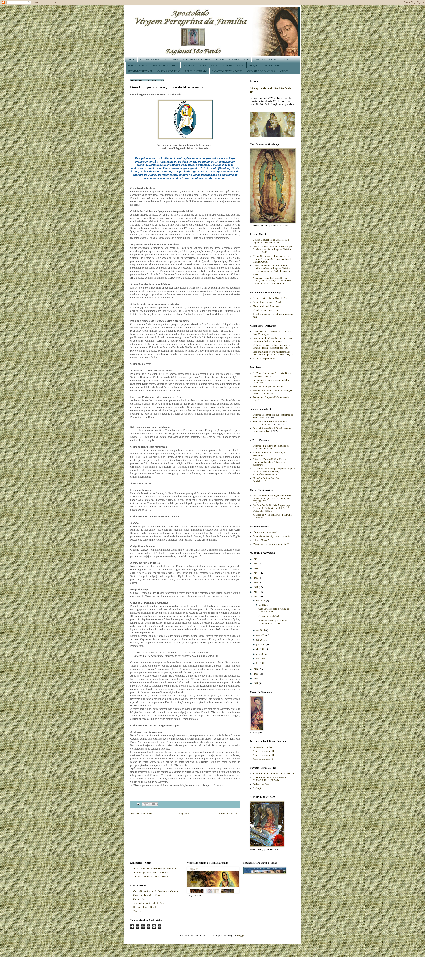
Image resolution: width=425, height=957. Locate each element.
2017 (256, 587)
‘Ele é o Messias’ (261, 540)
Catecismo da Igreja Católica (146, 895)
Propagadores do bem (263, 747)
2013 (256, 674)
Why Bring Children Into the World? (150, 872)
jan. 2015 (261, 663)
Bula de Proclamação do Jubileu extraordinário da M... (273, 622)
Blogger (240, 935)
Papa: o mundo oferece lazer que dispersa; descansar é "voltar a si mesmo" (272, 339)
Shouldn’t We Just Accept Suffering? (150, 876)
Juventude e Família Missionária (148, 903)
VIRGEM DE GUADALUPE (153, 59)
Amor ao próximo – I (263, 759)
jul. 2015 (260, 640)
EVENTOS (287, 59)
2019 (256, 578)
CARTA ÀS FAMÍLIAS (168, 71)
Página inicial (185, 813)
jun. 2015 (261, 644)
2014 (256, 669)
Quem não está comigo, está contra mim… (273, 536)
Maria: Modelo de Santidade (266, 306)
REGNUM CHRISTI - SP (140, 71)
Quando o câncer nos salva (265, 310)
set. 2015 (260, 630)
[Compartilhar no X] (150, 804)
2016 (256, 592)
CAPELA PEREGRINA (265, 59)
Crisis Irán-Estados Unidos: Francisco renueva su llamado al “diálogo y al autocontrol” (270, 462)
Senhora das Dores (261, 784)
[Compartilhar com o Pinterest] (156, 804)
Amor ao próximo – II (263, 755)
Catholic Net (139, 899)
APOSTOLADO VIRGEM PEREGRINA (191, 59)
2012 (256, 678)
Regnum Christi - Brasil (144, 907)
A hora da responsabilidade (265, 358)
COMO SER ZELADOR (194, 65)
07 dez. (263, 605)
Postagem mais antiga (229, 813)
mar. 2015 (261, 654)
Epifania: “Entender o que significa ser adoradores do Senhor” (271, 447)
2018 (256, 582)
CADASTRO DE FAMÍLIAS (261, 71)
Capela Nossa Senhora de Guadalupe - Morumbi (155, 891)
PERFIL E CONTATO (196, 71)
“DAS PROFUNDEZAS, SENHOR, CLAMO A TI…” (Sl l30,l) (270, 779)
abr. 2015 (261, 649)
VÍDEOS (284, 71)
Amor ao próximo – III (264, 751)
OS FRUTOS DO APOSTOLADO (227, 65)
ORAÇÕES (254, 65)
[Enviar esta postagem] (138, 804)
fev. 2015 (261, 658)
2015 (256, 596)
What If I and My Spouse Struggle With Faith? (155, 868)
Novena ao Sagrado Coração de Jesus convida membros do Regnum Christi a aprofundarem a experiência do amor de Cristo (271, 269)
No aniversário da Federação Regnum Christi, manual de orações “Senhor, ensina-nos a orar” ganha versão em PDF (273, 281)
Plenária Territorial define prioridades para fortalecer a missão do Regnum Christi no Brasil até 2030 (273, 249)
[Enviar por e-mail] (144, 804)
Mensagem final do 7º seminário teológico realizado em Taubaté (272, 392)
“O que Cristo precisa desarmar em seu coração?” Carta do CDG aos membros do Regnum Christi (272, 259)
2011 (256, 683)
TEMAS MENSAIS (137, 65)
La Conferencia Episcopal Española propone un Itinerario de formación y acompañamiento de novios (274, 471)
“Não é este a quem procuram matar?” (271, 544)
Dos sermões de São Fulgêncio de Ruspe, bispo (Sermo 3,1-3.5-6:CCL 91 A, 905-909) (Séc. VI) (272, 499)
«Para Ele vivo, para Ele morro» (268, 386)
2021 (256, 568)
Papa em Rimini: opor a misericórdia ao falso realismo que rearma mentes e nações (273, 353)
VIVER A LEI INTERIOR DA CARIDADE (274, 773)
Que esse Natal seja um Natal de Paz (270, 298)
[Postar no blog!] (147, 804)
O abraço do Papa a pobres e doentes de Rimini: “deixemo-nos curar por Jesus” (271, 346)
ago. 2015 (261, 635)
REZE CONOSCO (273, 65)
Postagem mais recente (141, 813)
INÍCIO (131, 59)
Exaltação (257, 788)
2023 (256, 559)
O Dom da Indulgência (269, 616)
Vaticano (137, 911)
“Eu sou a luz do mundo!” (265, 532)
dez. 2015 (261, 600)
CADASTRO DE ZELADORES (227, 71)
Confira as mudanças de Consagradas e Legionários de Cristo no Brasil (271, 241)
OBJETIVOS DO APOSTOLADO (232, 59)
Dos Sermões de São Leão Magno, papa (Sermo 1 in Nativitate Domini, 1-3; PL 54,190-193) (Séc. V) (271, 508)
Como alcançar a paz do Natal (267, 302)
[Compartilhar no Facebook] (153, 804)
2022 (256, 563)
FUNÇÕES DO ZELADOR (165, 65)
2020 (256, 573)
